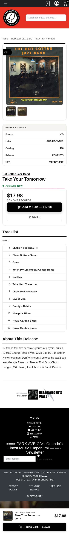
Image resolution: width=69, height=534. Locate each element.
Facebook (36, 423)
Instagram (35, 433)
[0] (65, 4)
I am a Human (45, 459)
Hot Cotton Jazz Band (21, 39)
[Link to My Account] (56, 4)
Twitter (36, 426)
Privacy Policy (13, 488)
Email (35, 437)
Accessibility (34, 496)
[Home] (11, 17)
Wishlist (36, 217)
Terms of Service (34, 488)
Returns (56, 486)
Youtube (35, 430)
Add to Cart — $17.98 (37, 207)
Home (5, 39)
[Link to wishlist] (47, 4)
